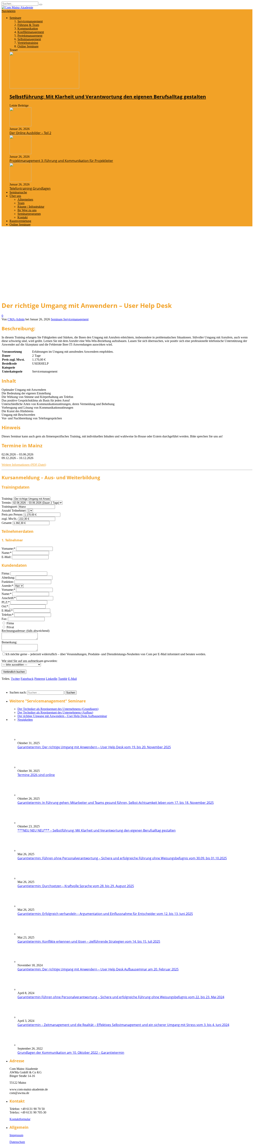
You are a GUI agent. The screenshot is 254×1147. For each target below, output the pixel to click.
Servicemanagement (30, 21)
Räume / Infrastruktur (30, 206)
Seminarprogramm (29, 213)
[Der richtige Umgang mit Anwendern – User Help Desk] (63, 295)
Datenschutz (17, 1142)
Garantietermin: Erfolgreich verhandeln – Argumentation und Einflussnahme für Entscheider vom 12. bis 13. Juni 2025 (105, 914)
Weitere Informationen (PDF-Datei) (24, 464)
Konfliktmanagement (30, 32)
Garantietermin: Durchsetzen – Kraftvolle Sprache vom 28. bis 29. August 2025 (75, 886)
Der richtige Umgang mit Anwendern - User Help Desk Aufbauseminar (62, 716)
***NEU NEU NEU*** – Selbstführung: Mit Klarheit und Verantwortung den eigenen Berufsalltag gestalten (96, 830)
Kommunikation (27, 28)
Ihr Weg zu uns (27, 210)
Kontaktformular (20, 1119)
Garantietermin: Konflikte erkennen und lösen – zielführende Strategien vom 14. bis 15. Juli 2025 (88, 941)
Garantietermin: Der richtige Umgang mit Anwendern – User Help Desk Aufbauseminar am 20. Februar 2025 (98, 969)
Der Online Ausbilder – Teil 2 (30, 133)
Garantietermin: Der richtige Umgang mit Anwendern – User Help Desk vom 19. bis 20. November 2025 (94, 747)
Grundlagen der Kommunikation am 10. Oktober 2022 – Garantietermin (70, 1052)
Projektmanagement (29, 35)
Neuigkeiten (25, 719)
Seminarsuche (18, 192)
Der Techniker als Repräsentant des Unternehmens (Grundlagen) (57, 709)
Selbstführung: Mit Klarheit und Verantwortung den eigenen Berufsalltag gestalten (108, 96)
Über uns (15, 196)
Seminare (15, 17)
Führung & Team (28, 25)
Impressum (16, 1135)
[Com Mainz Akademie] (17, 7)
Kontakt (22, 217)
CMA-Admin (16, 319)
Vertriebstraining (27, 42)
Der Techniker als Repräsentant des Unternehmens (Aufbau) (55, 712)
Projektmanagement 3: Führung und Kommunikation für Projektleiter (61, 161)
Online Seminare (27, 46)
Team (20, 203)
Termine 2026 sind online (36, 775)
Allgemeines (25, 199)
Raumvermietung (20, 221)
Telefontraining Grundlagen (30, 188)
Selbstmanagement (29, 39)
